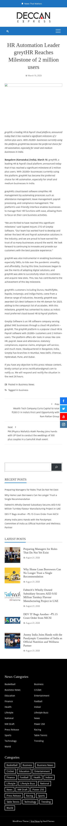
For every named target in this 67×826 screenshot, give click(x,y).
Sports (8, 735)
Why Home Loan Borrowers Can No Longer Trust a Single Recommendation (42, 573)
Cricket (37, 689)
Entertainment (41, 695)
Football (38, 701)
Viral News (35, 821)
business (23, 390)
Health (8, 707)
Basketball (10, 684)
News (37, 718)
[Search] (56, 467)
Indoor (37, 707)
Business (38, 684)
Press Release (12, 729)
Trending (39, 741)
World (8, 746)
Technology (11, 741)
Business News (26, 384)
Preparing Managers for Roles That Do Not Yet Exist (31, 489)
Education (10, 695)
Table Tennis (40, 735)
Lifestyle (9, 712)
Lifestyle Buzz (41, 712)
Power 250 (39, 724)
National (9, 718)
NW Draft (9, 724)
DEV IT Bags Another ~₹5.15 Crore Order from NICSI (31, 514)
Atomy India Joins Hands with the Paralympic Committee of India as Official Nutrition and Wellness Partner (32, 523)
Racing (37, 729)
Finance (9, 701)
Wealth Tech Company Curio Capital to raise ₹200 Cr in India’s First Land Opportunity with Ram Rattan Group (35, 410)
